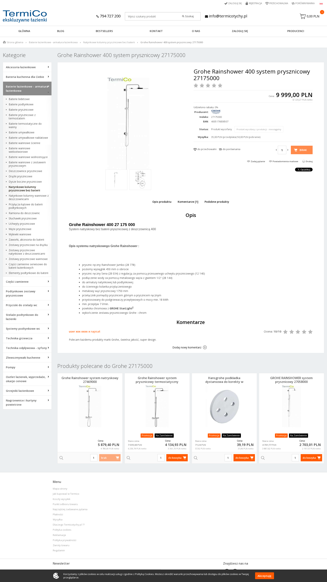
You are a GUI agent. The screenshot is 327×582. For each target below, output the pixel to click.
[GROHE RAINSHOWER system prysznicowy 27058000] (291, 406)
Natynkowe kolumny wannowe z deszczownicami (29, 197)
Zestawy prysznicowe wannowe (28, 259)
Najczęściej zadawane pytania (70, 509)
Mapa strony (60, 488)
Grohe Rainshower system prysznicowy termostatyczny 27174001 (157, 381)
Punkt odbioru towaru (65, 504)
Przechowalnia (278, 3)
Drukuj (309, 161)
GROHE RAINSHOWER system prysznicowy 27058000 (291, 380)
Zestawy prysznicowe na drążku (28, 245)
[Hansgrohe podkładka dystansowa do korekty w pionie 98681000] (224, 406)
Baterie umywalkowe (21, 132)
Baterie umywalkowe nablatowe (28, 137)
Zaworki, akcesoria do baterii (26, 239)
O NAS (196, 31)
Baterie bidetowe (19, 99)
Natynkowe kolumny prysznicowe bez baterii (109, 42)
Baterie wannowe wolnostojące (28, 157)
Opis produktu (161, 201)
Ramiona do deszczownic (24, 213)
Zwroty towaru (61, 545)
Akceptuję (264, 576)
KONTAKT (156, 31)
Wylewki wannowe (20, 234)
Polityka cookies (62, 529)
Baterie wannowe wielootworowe (19, 150)
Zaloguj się (235, 3)
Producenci (295, 31)
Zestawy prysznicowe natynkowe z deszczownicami (27, 252)
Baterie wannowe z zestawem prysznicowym (27, 164)
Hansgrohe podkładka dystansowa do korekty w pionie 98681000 (224, 381)
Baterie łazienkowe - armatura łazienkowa (53, 42)
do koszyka (174, 457)
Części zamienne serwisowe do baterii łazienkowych (28, 266)
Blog (60, 31)
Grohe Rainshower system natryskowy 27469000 (90, 380)
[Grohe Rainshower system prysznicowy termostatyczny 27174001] (157, 406)
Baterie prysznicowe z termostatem (22, 116)
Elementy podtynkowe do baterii (28, 273)
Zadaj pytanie (258, 161)
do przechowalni (206, 149)
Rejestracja (255, 3)
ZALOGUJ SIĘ (240, 31)
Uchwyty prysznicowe (22, 223)
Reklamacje (59, 535)
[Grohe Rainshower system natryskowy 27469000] (90, 406)
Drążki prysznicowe (20, 176)
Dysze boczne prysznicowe (25, 181)
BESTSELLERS (104, 31)
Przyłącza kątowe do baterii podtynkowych (26, 206)
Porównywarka (305, 3)
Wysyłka (57, 519)
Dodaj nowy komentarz (186, 347)
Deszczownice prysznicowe (25, 171)
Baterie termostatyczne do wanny (25, 125)
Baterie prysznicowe (21, 109)
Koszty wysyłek (61, 499)
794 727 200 (110, 16)
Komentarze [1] (188, 201)
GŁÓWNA (24, 31)
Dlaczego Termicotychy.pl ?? (69, 524)
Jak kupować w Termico (66, 493)
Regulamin (59, 550)
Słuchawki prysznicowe (23, 218)
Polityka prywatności (64, 540)
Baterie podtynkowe (21, 104)
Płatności (58, 514)
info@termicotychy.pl (227, 16)
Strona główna (15, 42)
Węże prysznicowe (20, 229)
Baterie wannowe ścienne (24, 143)
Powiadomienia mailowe (285, 161)
